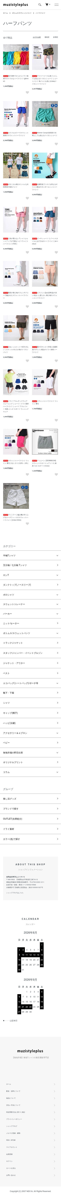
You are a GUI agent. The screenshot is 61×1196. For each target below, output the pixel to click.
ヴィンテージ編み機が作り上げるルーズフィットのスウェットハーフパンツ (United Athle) (15, 517)
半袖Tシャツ (9, 555)
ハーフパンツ (40, 13)
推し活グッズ (9, 798)
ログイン (9, 1161)
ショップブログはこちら (14, 893)
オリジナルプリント (13, 762)
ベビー (6, 742)
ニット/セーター (11, 623)
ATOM (13, 1140)
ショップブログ (11, 1126)
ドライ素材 (8, 828)
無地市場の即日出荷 (13, 752)
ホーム (5, 13)
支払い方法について (13, 1105)
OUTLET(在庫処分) (12, 818)
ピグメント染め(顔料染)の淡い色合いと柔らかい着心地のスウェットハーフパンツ (44, 295)
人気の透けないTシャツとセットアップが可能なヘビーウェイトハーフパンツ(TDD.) (15, 241)
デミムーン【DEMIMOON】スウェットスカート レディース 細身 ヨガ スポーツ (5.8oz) (44, 463)
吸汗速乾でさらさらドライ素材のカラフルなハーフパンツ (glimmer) (15, 78)
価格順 (47, 37)
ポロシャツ (8, 594)
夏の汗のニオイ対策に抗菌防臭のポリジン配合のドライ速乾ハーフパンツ (44, 349)
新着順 (55, 37)
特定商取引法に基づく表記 (15, 1112)
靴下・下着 (8, 692)
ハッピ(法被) (9, 722)
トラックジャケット (13, 642)
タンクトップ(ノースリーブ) (17, 584)
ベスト (6, 673)
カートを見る (11, 1168)
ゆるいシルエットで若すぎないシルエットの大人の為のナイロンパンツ (15, 349)
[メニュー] (56, 4)
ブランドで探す (10, 808)
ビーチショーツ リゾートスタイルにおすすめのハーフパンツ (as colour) (45, 241)
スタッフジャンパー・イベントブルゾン (23, 652)
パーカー (7, 613)
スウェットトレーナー (14, 604)
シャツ (6, 702)
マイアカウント (11, 1147)
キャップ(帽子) (10, 712)
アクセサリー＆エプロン (15, 732)
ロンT (6, 575)
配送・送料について (13, 1091)
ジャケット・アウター (14, 662)
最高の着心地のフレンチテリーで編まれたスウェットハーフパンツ (15, 295)
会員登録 (9, 1154)
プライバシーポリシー (14, 1119)
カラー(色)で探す (11, 838)
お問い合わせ (11, 1175)
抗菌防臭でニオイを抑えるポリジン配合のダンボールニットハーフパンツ (44, 187)
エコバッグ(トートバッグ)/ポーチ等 (20, 683)
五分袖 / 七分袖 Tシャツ (15, 565)
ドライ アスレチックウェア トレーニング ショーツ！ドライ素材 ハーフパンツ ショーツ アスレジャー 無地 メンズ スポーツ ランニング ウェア (16, 406)
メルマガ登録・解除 (13, 1133)
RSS (8, 1140)
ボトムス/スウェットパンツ (21, 13)
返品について (11, 1098)
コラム (6, 772)
